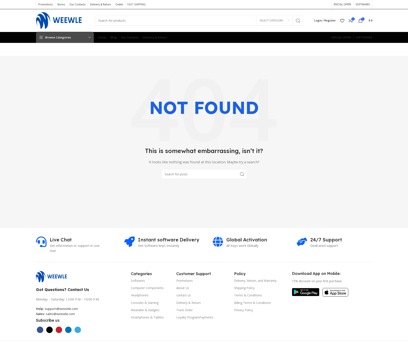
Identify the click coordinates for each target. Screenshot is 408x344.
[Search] (298, 21)
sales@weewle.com (60, 314)
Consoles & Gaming (144, 303)
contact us (183, 295)
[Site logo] (62, 20)
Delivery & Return (188, 303)
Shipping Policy (244, 288)
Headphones (139, 295)
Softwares (138, 281)
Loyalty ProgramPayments (194, 317)
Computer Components (147, 288)
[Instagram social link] (311, 4)
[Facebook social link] (298, 4)
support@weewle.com (57, 308)
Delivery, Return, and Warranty (255, 281)
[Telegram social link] (78, 330)
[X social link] (305, 4)
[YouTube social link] (318, 4)
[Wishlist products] (342, 20)
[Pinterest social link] (325, 4)
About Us (182, 288)
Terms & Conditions (248, 295)
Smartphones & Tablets (147, 317)
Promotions (184, 281)
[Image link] (53, 276)
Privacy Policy (243, 310)
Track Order (184, 310)
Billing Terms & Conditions (252, 303)
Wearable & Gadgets (145, 310)
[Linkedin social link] (68, 330)
